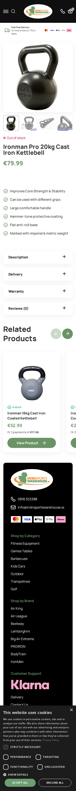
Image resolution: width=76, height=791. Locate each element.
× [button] (71, 710)
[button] (67, 333)
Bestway (17, 623)
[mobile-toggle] (5, 11)
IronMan (17, 661)
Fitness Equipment (25, 543)
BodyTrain (18, 654)
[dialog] (38, 748)
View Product (27, 443)
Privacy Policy (50, 740)
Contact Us (19, 704)
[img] (38, 11)
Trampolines (20, 581)
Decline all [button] (55, 782)
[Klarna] (30, 684)
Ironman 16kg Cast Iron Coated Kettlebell (26, 416)
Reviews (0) (18, 308)
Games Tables (21, 551)
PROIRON (18, 646)
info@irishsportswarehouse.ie (41, 507)
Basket (72, 10)
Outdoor (17, 573)
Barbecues (19, 558)
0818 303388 (27, 499)
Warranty (16, 291)
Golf (14, 589)
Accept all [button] (20, 782)
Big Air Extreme (22, 638)
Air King (17, 608)
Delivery (15, 274)
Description (18, 257)
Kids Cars (18, 566)
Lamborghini (20, 631)
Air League (19, 616)
